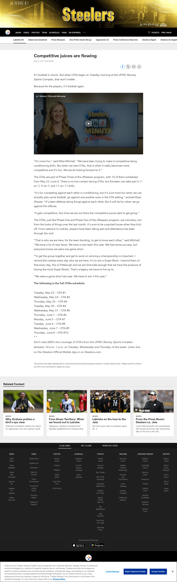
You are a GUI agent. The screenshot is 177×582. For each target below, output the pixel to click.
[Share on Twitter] (128, 68)
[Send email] (134, 68)
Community (56, 488)
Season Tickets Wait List (100, 500)
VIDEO (33, 454)
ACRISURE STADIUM (145, 454)
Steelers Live (33, 463)
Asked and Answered (11, 474)
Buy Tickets (100, 472)
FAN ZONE (123, 454)
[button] (88, 123)
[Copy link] (139, 66)
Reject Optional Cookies (135, 571)
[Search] (149, 32)
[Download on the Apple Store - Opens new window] (79, 545)
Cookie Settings (112, 571)
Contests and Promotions (123, 477)
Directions (145, 479)
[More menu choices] (84, 32)
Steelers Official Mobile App (123, 467)
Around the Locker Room (34, 488)
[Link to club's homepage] (7, 32)
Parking (145, 484)
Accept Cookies (158, 571)
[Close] (173, 572)
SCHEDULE (79, 454)
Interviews (34, 468)
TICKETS (100, 454)
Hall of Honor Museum (166, 467)
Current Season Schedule (78, 467)
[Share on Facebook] (122, 68)
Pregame (57, 470)
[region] (88, 572)
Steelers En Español (12, 490)
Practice (57, 465)
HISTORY (166, 454)
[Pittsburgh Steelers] (88, 558)
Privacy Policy (59, 579)
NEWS (11, 454)
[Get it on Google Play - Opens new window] (98, 546)
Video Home (33, 459)
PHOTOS (57, 454)
